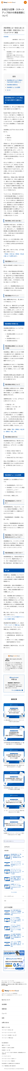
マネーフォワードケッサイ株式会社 (13, 659)
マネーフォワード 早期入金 (12, 625)
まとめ (8, 90)
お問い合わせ (5, 1022)
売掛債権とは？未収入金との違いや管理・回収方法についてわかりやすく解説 (14, 984)
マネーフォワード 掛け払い (7, 1029)
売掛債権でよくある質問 (13, 87)
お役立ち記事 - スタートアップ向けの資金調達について (12, 982)
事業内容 (4, 1009)
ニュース (4, 1013)
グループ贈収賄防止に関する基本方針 (9, 1065)
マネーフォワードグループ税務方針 (8, 1061)
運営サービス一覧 (6, 1027)
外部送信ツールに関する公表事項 (8, 1047)
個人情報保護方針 (5, 1042)
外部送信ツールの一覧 (6, 1050)
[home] (8, 2)
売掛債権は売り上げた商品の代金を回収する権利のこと (14, 81)
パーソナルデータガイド (6, 1056)
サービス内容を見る (16, 690)
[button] (25, 2)
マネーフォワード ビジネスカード (8, 1032)
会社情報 (4, 1004)
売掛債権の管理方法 (12, 85)
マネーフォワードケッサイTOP (7, 980)
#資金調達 (6, 36)
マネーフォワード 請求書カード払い (8, 1035)
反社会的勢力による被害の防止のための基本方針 (11, 1063)
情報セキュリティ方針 (6, 1045)
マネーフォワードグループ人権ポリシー (9, 1058)
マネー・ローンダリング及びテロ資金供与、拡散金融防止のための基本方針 (14, 1053)
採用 (3, 1018)
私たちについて (6, 1000)
